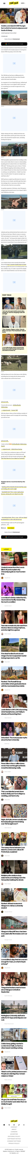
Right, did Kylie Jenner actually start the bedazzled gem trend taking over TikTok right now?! (13, 822)
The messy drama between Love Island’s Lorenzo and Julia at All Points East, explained (13, 850)
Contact (14, 1127)
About (14, 1129)
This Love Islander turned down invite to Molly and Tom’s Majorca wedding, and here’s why (13, 794)
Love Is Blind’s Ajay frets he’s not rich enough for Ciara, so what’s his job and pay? (14, 962)
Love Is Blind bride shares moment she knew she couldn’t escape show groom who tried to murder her (13, 349)
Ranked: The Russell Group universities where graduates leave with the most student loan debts (13, 684)
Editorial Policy (14, 1136)
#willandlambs (17, 405)
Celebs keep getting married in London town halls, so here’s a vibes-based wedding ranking (12, 1046)
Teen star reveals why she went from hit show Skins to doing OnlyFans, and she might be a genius (14, 628)
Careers (14, 1131)
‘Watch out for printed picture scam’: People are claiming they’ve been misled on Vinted (14, 1074)
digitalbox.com (15, 1153)
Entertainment (16, 39)
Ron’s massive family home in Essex (16, 264)
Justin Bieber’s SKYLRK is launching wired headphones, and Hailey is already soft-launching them (14, 712)
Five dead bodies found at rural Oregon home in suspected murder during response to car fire (13, 656)
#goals (3, 446)
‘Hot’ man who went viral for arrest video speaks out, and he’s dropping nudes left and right (13, 312)
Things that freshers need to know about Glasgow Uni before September (13, 990)
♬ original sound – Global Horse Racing (11, 449)
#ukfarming (4, 407)
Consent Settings (14, 1141)
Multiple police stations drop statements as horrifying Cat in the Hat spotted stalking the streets (13, 878)
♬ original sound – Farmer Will (9, 410)
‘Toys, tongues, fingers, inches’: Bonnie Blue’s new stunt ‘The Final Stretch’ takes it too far (14, 331)
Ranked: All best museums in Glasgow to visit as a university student (12, 906)
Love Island (11, 528)
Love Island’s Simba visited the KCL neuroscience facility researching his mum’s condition (14, 600)
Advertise (14, 1134)
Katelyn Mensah (8, 39)
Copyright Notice (14, 1139)
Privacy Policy (14, 1143)
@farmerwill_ (5, 402)
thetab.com (11, 1149)
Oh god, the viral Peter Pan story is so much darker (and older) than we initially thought (14, 1102)
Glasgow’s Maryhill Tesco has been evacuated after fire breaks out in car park (14, 934)
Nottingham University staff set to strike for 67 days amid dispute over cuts (13, 1018)
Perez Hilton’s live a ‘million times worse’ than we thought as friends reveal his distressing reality (13, 765)
